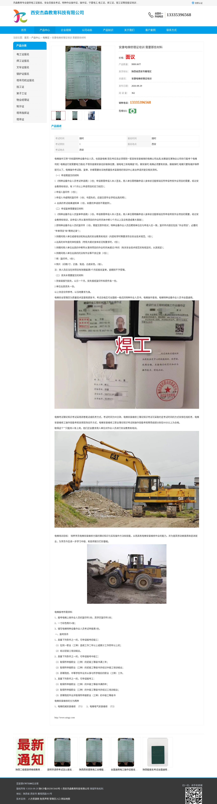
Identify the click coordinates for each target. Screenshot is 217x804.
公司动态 (87, 30)
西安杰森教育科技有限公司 (76, 788)
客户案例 (150, 30)
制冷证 (20, 106)
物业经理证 (23, 100)
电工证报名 (23, 54)
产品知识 (108, 30)
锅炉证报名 (23, 74)
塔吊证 (20, 119)
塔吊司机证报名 (25, 80)
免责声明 (44, 799)
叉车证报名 (23, 67)
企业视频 (66, 30)
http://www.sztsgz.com (64, 717)
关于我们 (129, 30)
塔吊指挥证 (23, 113)
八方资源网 (33, 799)
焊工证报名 (23, 61)
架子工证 (22, 93)
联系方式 (171, 30)
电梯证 (46, 37)
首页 (23, 30)
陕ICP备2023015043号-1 (50, 788)
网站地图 (65, 799)
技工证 (20, 87)
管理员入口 (55, 799)
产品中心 (45, 30)
